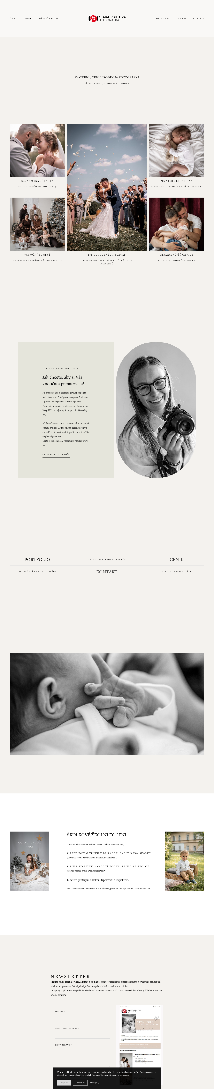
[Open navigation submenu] (168, 18)
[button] (48, 18)
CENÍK (177, 559)
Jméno (59, 1011)
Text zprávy (62, 1045)
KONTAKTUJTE (55, 260)
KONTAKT (106, 572)
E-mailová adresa (66, 1028)
